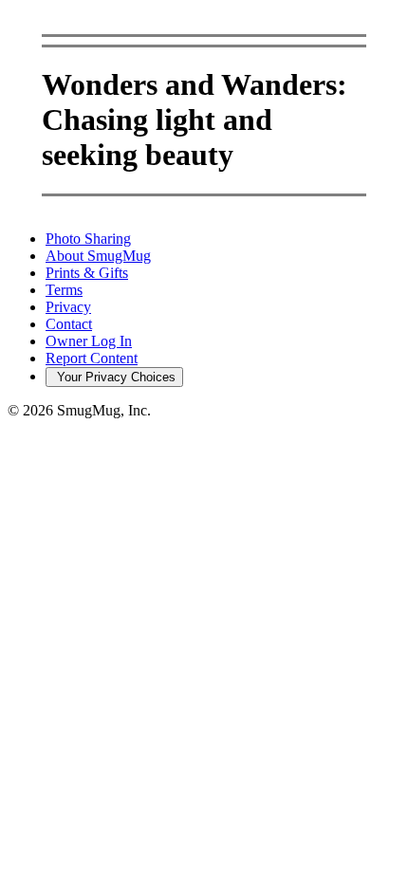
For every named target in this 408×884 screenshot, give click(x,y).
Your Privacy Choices (114, 377)
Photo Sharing (88, 238)
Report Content (92, 358)
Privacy (68, 307)
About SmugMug (98, 256)
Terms (64, 290)
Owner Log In (89, 341)
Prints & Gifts (87, 273)
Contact (69, 324)
